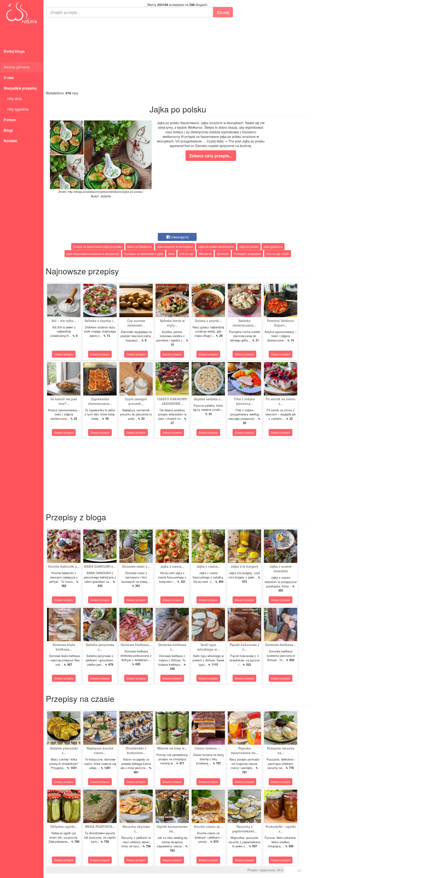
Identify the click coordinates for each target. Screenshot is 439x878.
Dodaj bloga (14, 51)
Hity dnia (13, 98)
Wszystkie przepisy (20, 88)
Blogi (8, 130)
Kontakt (10, 140)
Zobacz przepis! (64, 354)
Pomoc (10, 119)
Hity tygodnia (16, 109)
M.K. (280, 870)
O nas (9, 77)
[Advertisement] (178, 54)
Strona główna (16, 67)
